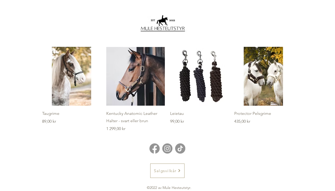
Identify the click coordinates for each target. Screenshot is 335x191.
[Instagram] (167, 148)
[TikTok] (180, 148)
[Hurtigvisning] (71, 76)
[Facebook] (154, 148)
